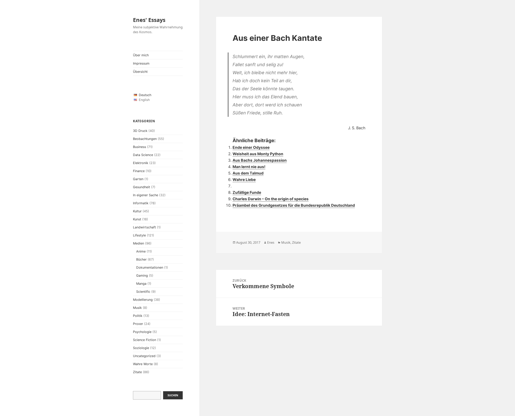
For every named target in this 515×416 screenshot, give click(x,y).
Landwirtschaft (144, 227)
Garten (138, 179)
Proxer (138, 324)
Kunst (137, 219)
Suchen (173, 395)
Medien (138, 243)
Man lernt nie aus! (249, 166)
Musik (137, 308)
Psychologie (142, 332)
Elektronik (140, 163)
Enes (270, 242)
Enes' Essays (149, 20)
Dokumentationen (149, 267)
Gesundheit (141, 187)
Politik (137, 316)
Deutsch (145, 95)
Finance (139, 171)
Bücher (141, 259)
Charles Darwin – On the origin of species (271, 199)
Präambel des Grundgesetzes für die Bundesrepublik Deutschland (294, 205)
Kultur (137, 211)
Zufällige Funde (247, 192)
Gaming (142, 275)
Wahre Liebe (244, 179)
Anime (141, 251)
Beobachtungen (145, 139)
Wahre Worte (143, 364)
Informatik (140, 203)
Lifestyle (139, 235)
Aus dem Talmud (248, 173)
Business (139, 147)
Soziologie (141, 348)
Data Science (143, 155)
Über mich (141, 55)
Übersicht (140, 72)
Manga (141, 283)
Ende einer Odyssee (251, 147)
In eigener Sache (145, 195)
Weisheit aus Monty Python (258, 154)
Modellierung (143, 300)
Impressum (141, 63)
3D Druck (140, 131)
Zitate (137, 372)
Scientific (143, 292)
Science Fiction (144, 340)
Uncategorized (144, 356)
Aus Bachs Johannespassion (260, 160)
